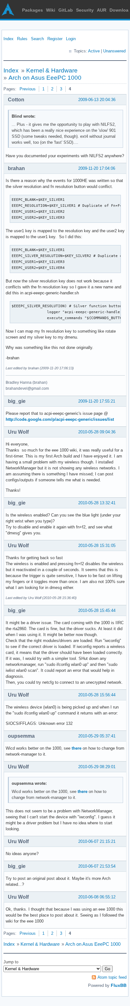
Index (8, 38)
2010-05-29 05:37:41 (96, 736)
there (76, 748)
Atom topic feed (112, 977)
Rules (22, 38)
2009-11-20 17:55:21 (96, 401)
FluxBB (119, 985)
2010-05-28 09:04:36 (96, 432)
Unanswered (114, 51)
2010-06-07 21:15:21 (96, 841)
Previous (28, 89)
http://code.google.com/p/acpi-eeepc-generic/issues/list (60, 419)
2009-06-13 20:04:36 (96, 99)
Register (54, 38)
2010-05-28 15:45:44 (96, 610)
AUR (101, 10)
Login (71, 38)
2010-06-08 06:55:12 (96, 897)
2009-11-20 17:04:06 (96, 168)
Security (85, 10)
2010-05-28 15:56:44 (96, 695)
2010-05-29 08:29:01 (96, 766)
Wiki (50, 10)
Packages (32, 10)
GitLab (65, 10)
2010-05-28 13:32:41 (96, 502)
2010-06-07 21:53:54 (96, 866)
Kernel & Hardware (52, 70)
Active (94, 51)
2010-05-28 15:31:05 (96, 545)
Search (37, 38)
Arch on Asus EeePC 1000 (45, 77)
